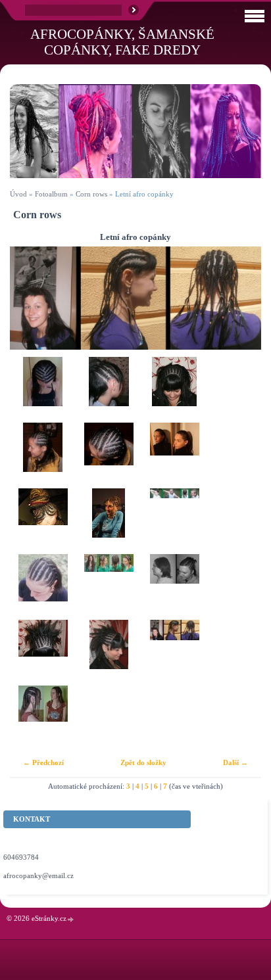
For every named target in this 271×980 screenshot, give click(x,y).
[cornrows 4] (43, 455)
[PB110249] (43, 653)
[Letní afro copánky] (174, 653)
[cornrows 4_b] (108, 455)
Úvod (18, 194)
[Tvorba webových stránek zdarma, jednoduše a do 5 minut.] (71, 919)
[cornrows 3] (174, 390)
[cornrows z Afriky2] (108, 521)
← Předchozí (43, 762)
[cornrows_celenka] (43, 587)
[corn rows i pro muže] (174, 587)
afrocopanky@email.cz (38, 875)
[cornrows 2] (108, 390)
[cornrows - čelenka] (174, 455)
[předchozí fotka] (31, 298)
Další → (235, 762)
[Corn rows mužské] (174, 521)
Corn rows (91, 194)
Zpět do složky (143, 762)
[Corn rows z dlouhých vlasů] (108, 587)
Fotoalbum (51, 194)
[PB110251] (108, 653)
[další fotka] (240, 298)
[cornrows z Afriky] (43, 521)
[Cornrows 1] (43, 390)
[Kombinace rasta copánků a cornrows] (43, 718)
